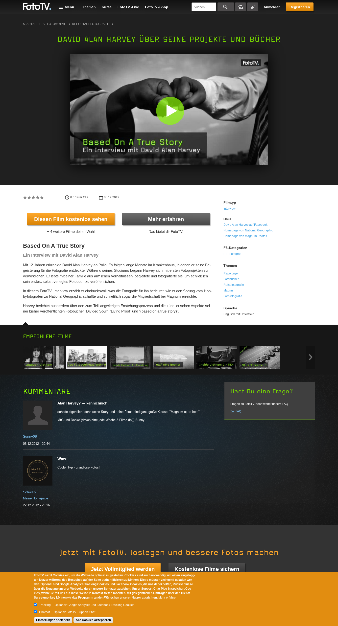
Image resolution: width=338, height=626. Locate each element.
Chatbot (44, 612)
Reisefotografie (233, 285)
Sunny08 (30, 436)
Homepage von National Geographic (248, 230)
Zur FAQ (235, 411)
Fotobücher (231, 279)
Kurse (107, 7)
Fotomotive (56, 24)
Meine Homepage (35, 498)
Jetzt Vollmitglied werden (123, 569)
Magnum (229, 290)
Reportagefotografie (90, 24)
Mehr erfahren (166, 219)
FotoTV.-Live (128, 7)
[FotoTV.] (37, 6)
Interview (229, 208)
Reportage (230, 273)
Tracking (45, 605)
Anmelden (272, 7)
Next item (310, 357)
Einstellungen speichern (53, 620)
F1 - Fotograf (232, 254)
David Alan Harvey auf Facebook (245, 224)
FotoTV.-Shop (156, 7)
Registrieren (300, 7)
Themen (89, 7)
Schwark (29, 492)
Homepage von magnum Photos (245, 236)
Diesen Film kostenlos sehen (70, 219)
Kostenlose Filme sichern (206, 569)
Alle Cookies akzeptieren (93, 620)
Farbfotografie (232, 296)
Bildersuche (240, 6)
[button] (170, 110)
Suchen (225, 6)
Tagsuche (252, 6)
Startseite (32, 24)
